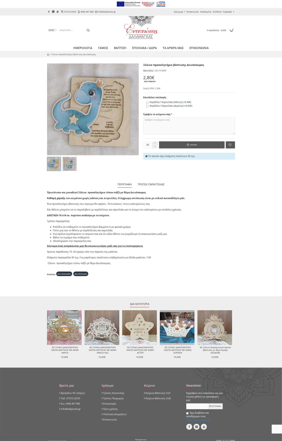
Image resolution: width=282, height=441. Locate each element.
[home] (48, 54)
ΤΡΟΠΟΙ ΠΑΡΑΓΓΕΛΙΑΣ (151, 184)
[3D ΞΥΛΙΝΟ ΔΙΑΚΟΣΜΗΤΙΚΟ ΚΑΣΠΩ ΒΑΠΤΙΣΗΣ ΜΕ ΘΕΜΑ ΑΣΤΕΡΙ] (139, 327)
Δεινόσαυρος (80, 273)
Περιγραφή (125, 184)
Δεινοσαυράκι (64, 273)
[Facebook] (49, 12)
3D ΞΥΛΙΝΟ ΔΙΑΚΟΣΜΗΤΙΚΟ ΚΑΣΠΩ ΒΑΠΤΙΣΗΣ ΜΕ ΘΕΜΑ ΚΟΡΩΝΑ (178, 350)
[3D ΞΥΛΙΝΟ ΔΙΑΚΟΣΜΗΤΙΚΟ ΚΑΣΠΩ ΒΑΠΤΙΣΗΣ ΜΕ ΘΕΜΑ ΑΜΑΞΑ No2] (102, 327)
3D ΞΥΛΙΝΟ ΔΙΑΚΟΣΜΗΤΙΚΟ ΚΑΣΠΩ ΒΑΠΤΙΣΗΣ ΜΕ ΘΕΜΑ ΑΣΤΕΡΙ (140, 350)
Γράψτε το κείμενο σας (156, 114)
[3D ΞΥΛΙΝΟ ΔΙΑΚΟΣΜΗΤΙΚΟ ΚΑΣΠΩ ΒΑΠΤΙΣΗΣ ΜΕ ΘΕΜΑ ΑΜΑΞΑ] (64, 327)
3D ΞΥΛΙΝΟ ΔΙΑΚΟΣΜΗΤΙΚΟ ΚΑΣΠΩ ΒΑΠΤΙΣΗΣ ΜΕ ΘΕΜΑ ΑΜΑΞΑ (65, 350)
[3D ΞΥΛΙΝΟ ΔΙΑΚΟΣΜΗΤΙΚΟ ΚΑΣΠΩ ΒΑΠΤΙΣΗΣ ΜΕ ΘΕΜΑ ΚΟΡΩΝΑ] (177, 327)
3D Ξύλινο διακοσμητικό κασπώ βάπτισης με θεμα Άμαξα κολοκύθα (215, 350)
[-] (155, 146)
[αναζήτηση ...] (88, 30)
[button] (192, 144)
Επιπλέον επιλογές (154, 97)
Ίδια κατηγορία (139, 304)
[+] (155, 143)
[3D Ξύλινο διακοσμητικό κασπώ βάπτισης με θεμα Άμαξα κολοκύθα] (214, 327)
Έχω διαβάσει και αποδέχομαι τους (198, 416)
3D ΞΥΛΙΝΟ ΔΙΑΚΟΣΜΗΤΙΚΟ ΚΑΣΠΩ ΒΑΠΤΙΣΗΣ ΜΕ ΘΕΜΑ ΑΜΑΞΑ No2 (102, 350)
